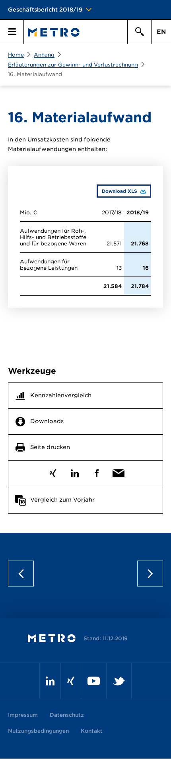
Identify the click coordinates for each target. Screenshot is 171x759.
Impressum (23, 715)
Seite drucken (50, 447)
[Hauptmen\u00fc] (12, 32)
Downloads (47, 421)
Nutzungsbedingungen (38, 731)
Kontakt (92, 731)
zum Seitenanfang (86, 573)
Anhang (44, 55)
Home (16, 55)
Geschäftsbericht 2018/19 (45, 9)
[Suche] (139, 32)
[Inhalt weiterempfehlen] (118, 471)
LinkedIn (75, 471)
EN (161, 31)
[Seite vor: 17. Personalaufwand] (147, 573)
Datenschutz (67, 715)
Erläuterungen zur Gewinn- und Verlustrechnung (73, 65)
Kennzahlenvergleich (60, 395)
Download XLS (117, 191)
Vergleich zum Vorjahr (62, 499)
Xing (53, 471)
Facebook (96, 471)
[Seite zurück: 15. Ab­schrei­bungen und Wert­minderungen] (24, 573)
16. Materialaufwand (35, 74)
